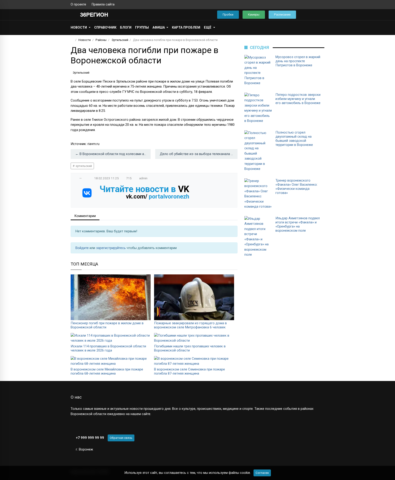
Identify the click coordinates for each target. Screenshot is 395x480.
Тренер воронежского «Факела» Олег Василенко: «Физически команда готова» (296, 186)
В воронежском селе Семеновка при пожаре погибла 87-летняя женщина (189, 371)
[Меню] (73, 14)
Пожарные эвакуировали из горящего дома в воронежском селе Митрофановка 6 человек (190, 325)
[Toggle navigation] (319, 15)
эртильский (83, 166)
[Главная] (72, 40)
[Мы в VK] (308, 4)
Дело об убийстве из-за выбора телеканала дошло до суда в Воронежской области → (199, 154)
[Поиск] (306, 15)
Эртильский (81, 72)
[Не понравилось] (85, 178)
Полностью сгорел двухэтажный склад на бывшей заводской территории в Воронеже (294, 138)
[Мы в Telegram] (315, 4)
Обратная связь (121, 438)
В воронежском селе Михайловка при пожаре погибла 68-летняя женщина (107, 371)
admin (143, 178)
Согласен (262, 473)
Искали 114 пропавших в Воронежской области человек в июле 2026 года (108, 348)
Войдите (82, 248)
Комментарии (85, 216)
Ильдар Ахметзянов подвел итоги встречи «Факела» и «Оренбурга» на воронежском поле (297, 224)
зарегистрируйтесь (111, 248)
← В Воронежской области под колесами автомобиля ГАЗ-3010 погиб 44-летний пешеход (113, 154)
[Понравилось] (75, 178)
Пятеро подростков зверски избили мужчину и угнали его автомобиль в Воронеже (297, 99)
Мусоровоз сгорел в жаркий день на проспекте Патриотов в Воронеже (297, 61)
